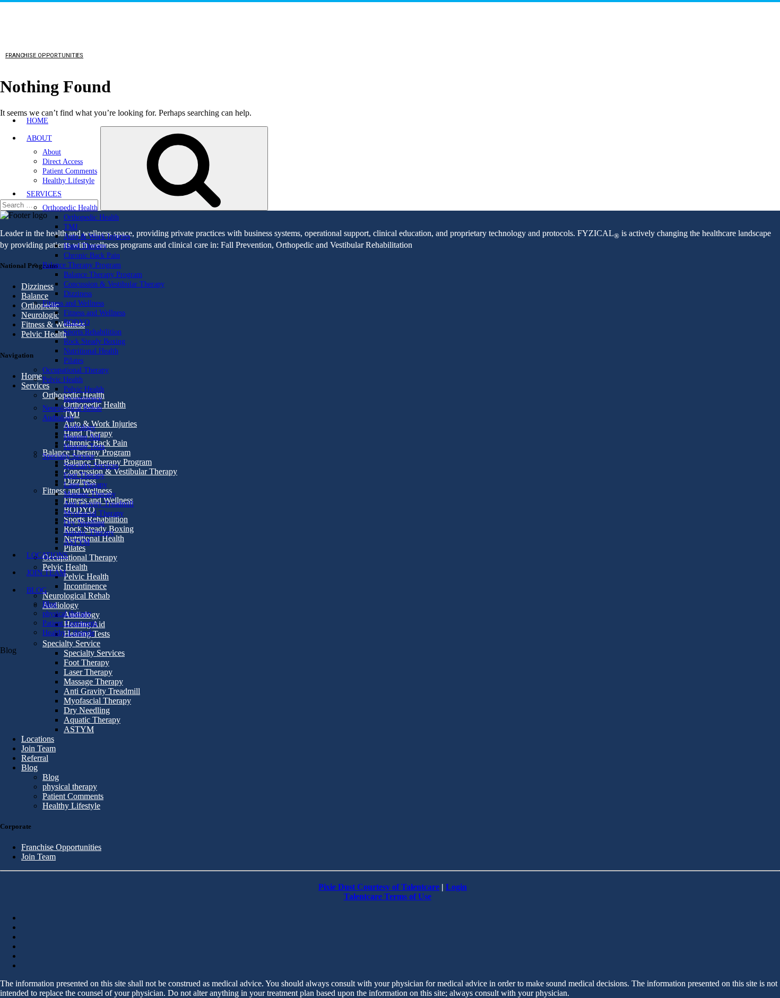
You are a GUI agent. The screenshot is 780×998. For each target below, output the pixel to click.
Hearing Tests (84, 446)
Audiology (58, 418)
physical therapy (66, 614)
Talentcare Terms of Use (387, 896)
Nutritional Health (91, 351)
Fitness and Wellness (73, 303)
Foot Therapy (84, 475)
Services (44, 194)
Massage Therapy (90, 494)
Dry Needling (84, 523)
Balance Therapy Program (81, 265)
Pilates (73, 361)
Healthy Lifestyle (68, 181)
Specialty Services (91, 466)
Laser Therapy (85, 485)
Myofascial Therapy (94, 513)
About (39, 138)
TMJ (70, 227)
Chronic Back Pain (92, 255)
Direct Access (62, 162)
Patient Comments (69, 171)
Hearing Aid (82, 437)
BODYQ (77, 322)
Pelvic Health (62, 380)
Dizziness (78, 294)
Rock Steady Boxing (94, 341)
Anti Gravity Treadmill (99, 504)
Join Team (46, 573)
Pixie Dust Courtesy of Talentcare (378, 886)
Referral (34, 757)
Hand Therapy (85, 246)
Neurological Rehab (72, 408)
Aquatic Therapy (89, 532)
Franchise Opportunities (61, 847)
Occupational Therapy (75, 370)
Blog (37, 590)
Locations (47, 555)
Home (37, 121)
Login (456, 886)
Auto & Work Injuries (97, 236)
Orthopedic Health (70, 208)
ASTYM (77, 542)
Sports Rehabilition (93, 332)
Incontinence (83, 399)
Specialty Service (68, 456)
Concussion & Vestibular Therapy (114, 284)
